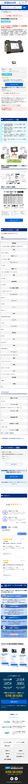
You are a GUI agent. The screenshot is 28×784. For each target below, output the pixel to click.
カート (25, 2)
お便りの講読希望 (7, 759)
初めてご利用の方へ (7, 90)
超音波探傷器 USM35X (5, 654)
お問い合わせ (13, 84)
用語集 (7, 756)
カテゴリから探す (7, 742)
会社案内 (20, 750)
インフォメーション (20, 753)
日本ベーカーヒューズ (13, 71)
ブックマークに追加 (15, 105)
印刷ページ (5, 105)
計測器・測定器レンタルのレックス (8, 10)
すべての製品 (18, 10)
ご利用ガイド (7, 750)
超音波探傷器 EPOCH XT (23, 656)
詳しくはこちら (5, 663)
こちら (5, 89)
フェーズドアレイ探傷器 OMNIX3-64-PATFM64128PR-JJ (14, 656)
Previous (1, 658)
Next (26, 658)
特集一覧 (7, 753)
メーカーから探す (21, 742)
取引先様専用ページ (20, 756)
